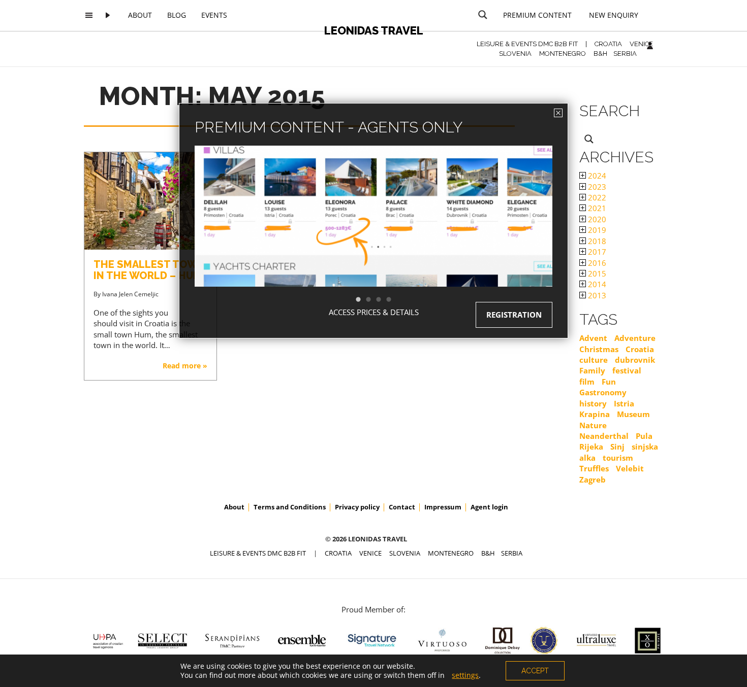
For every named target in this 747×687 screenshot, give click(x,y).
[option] (373, 234)
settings (465, 675)
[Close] (558, 113)
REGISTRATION (514, 315)
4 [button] (394, 300)
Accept (535, 671)
